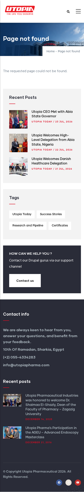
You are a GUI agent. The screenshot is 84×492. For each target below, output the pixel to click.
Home (50, 51)
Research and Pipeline (27, 225)
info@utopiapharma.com (26, 365)
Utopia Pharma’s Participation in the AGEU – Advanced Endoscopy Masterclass (51, 432)
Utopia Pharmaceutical (39, 471)
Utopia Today (42, 121)
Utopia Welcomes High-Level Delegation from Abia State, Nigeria (53, 140)
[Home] (19, 10)
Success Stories (51, 214)
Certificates (60, 225)
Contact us (25, 280)
